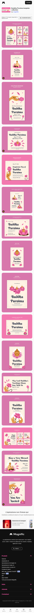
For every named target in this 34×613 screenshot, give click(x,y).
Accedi (28, 2)
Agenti (5, 573)
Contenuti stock (6, 569)
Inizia (3, 584)
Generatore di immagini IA (9, 563)
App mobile (5, 578)
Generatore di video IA (8, 565)
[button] (17, 548)
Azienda (4, 589)
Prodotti (4, 556)
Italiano (17, 548)
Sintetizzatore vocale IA (8, 567)
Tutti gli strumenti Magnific (9, 580)
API (3, 575)
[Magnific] (3, 2)
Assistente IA (5, 561)
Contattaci (5, 594)
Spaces (4, 559)
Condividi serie (26, 17)
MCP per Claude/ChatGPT (11, 571)
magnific (16, 12)
